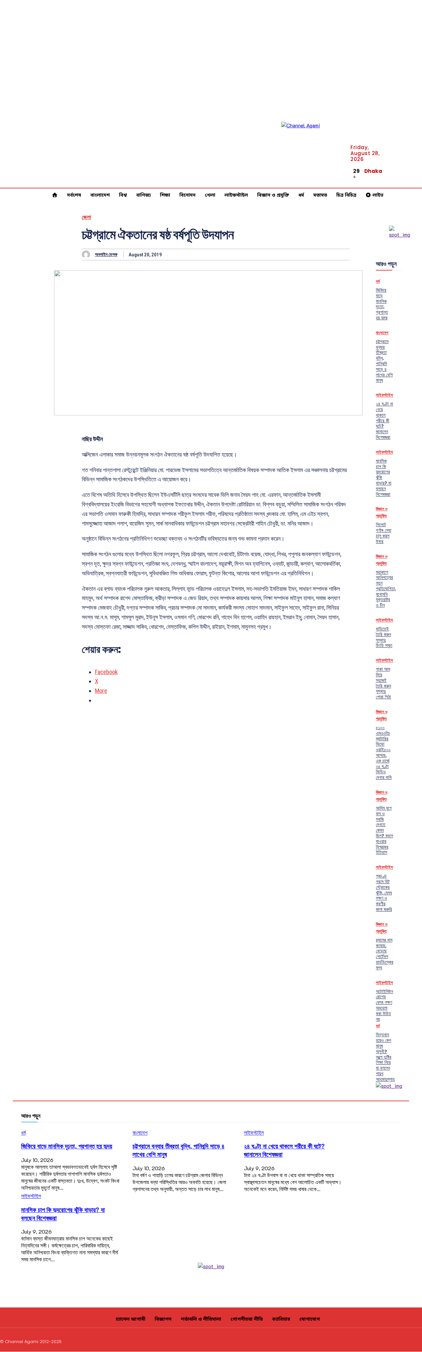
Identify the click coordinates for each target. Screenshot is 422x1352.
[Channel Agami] (311, 151)
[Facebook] (414, 167)
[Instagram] (372, 1340)
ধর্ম (378, 281)
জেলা (86, 217)
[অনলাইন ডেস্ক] (87, 254)
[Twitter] (403, 1340)
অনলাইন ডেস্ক (106, 254)
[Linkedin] (414, 175)
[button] (390, 174)
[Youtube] (414, 184)
